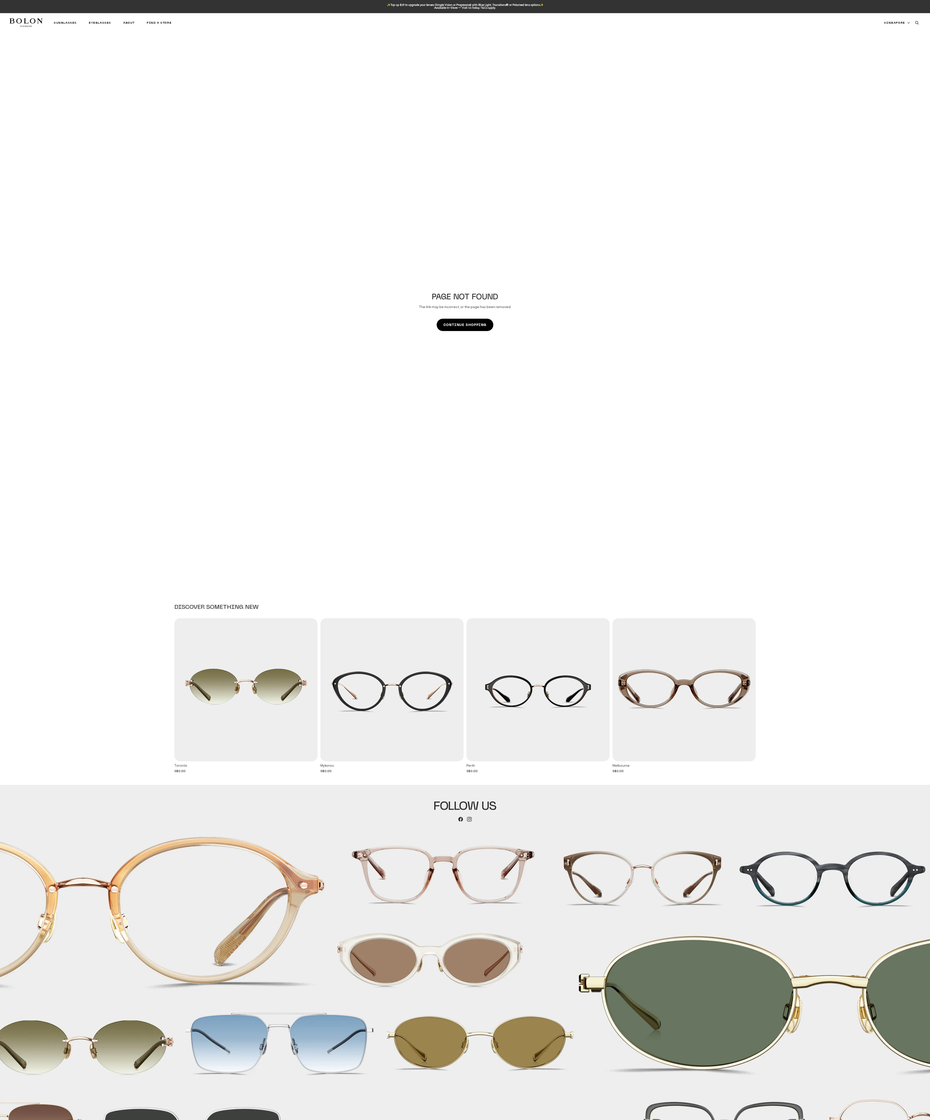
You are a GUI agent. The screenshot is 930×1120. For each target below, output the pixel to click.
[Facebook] (461, 819)
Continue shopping (465, 325)
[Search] (917, 22)
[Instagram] (469, 819)
